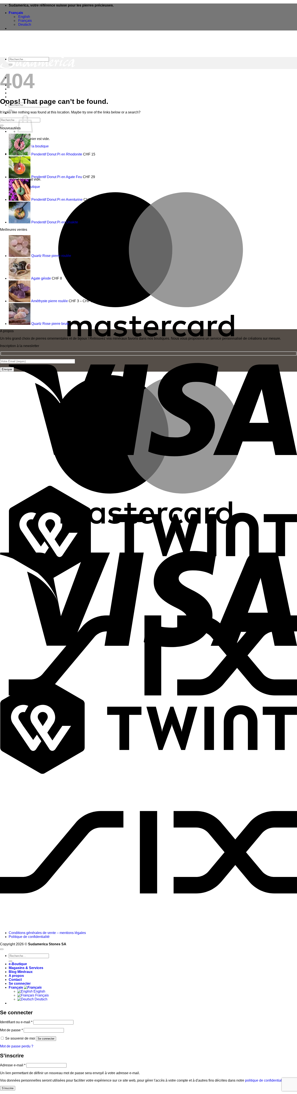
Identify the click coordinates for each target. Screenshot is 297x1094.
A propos (16, 97)
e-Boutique (18, 964)
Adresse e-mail (12, 1065)
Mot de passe (11, 1030)
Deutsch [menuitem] (24, 24)
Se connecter (46, 1038)
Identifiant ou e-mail (16, 1022)
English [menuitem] (23, 17)
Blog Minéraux (21, 972)
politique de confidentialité (265, 1080)
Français (16, 13)
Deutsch (40, 999)
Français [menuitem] (24, 20)
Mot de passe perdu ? (16, 1046)
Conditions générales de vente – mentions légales (47, 933)
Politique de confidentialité (29, 937)
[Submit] (10, 64)
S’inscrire (7, 1088)
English (39, 991)
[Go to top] (1, 949)
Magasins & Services (26, 968)
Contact (15, 979)
